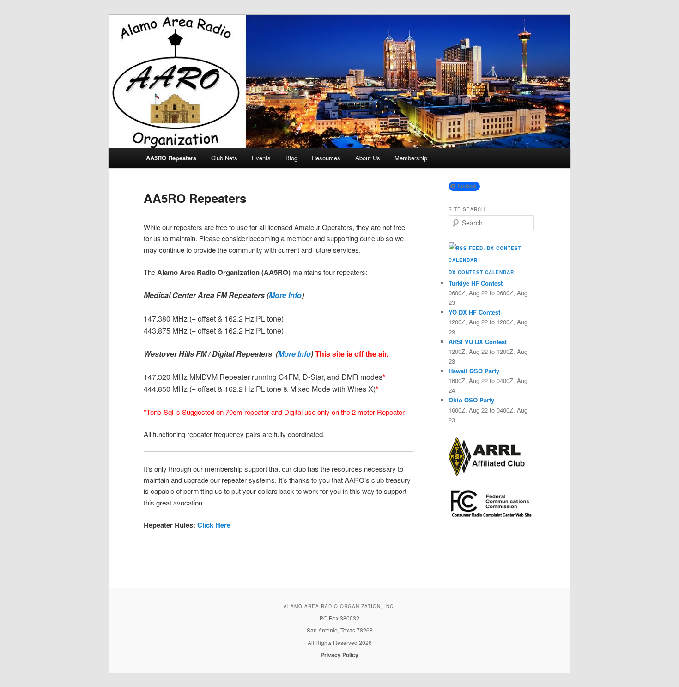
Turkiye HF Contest (476, 283)
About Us (367, 157)
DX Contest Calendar (481, 272)
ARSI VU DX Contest (478, 341)
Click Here (212, 525)
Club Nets (224, 157)
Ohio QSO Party (471, 399)
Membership (410, 157)
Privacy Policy (339, 655)
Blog (291, 157)
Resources (326, 157)
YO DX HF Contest (474, 312)
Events (261, 157)
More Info (285, 295)
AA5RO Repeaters (171, 157)
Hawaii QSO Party (474, 370)
